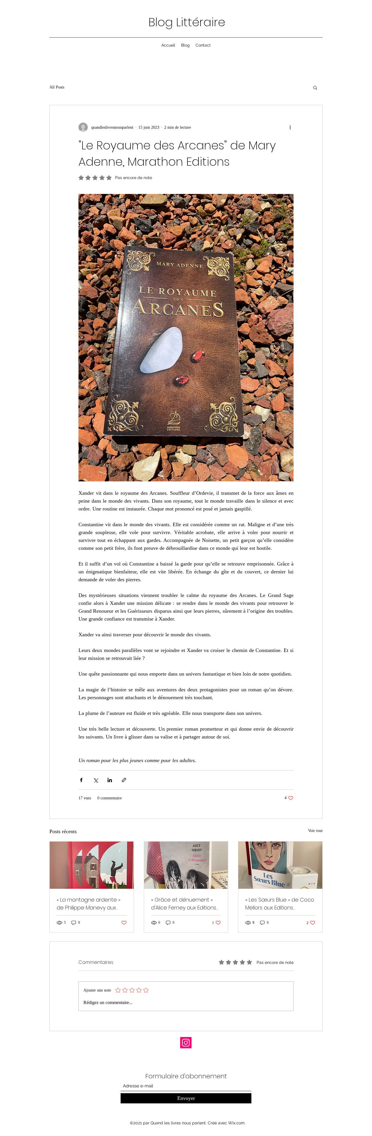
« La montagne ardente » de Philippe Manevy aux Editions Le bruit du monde (90, 903)
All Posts (56, 87)
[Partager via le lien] (124, 780)
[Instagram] (186, 1042)
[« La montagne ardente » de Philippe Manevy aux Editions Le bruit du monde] (92, 865)
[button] (315, 87)
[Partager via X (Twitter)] (95, 780)
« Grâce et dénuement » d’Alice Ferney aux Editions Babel (183, 903)
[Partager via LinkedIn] (109, 780)
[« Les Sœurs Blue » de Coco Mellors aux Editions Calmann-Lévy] (280, 865)
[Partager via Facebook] (81, 780)
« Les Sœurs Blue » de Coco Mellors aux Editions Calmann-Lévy (279, 903)
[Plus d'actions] (290, 127)
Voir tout (315, 830)
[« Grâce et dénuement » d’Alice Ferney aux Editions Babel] (186, 865)
